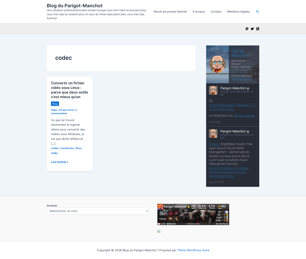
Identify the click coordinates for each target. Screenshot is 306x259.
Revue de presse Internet (170, 11)
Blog (55, 103)
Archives (52, 205)
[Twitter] (252, 28)
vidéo (54, 153)
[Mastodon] (247, 28)
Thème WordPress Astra (193, 250)
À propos (199, 11)
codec (54, 148)
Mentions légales (238, 11)
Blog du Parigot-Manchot (75, 5)
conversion (67, 148)
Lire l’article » (60, 162)
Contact (216, 11)
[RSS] (257, 28)
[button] (257, 11)
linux (78, 148)
